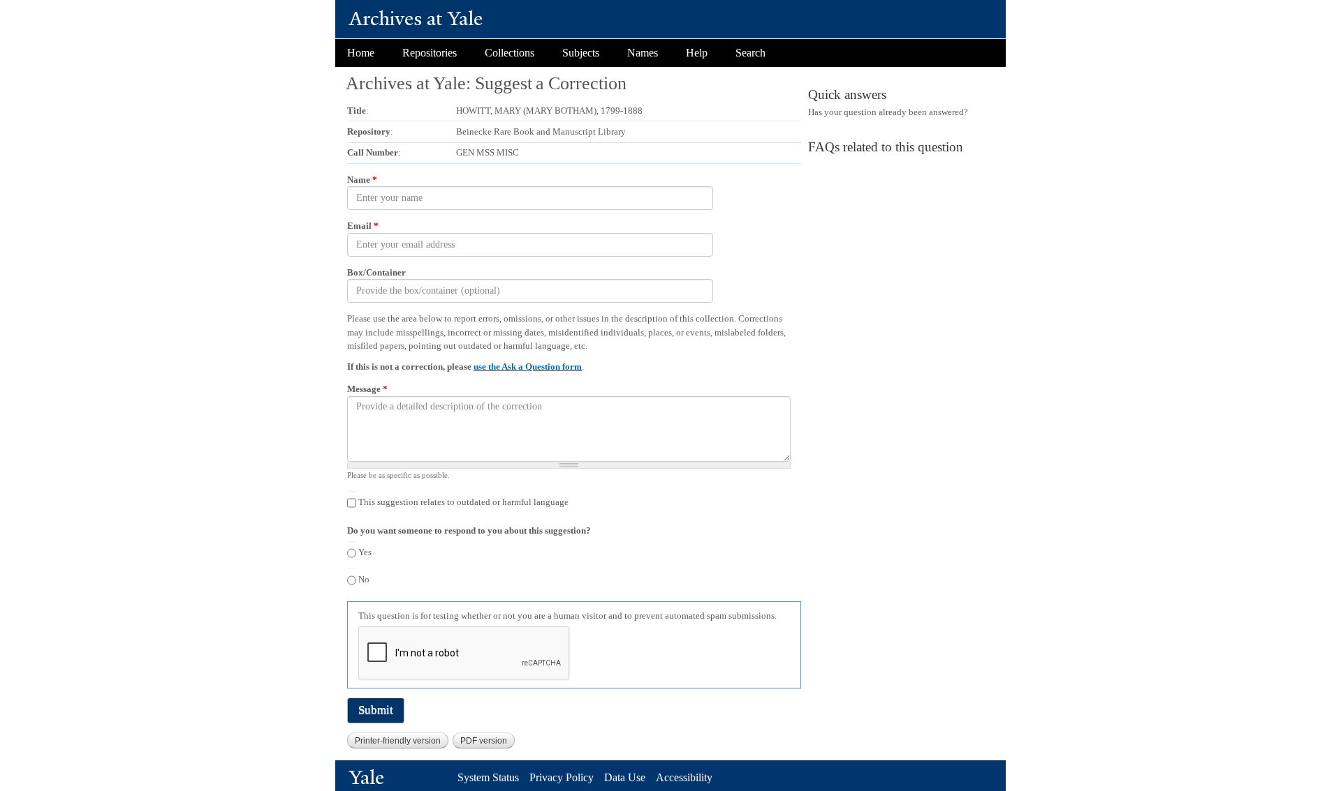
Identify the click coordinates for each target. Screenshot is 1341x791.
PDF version (483, 741)
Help (697, 53)
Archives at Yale (416, 18)
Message (367, 389)
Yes (365, 552)
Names (642, 53)
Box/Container (376, 272)
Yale (366, 777)
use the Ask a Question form (528, 366)
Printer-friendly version (398, 741)
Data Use (624, 777)
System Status (488, 777)
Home (360, 53)
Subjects (580, 53)
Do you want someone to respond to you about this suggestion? (469, 530)
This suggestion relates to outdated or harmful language (463, 502)
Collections (509, 53)
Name (362, 179)
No (363, 579)
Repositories (429, 53)
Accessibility (684, 777)
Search (750, 53)
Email (363, 225)
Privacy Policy (561, 777)
